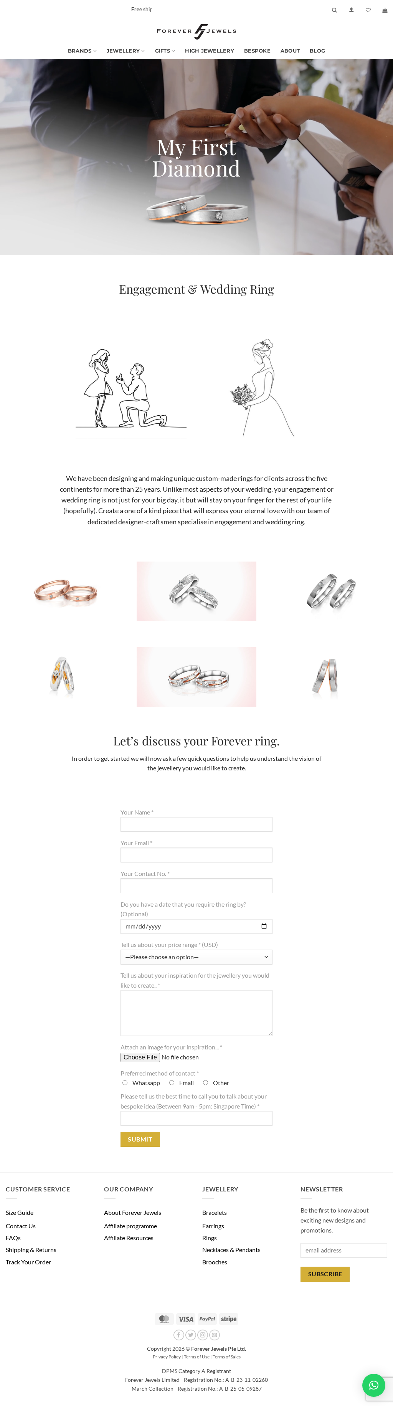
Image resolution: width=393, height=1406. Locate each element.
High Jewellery (209, 51)
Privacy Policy (167, 1357)
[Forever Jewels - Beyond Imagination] (196, 32)
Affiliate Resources (129, 1237)
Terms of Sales (227, 1357)
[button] (351, 10)
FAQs (13, 1237)
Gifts (162, 51)
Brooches (214, 1262)
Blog (317, 51)
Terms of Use (197, 1357)
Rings (209, 1237)
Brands (80, 51)
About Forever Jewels (132, 1212)
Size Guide (19, 1212)
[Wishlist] (368, 10)
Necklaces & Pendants (231, 1249)
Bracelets (214, 1212)
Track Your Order (28, 1262)
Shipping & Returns (31, 1249)
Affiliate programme (130, 1225)
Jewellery (123, 51)
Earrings (213, 1225)
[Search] (334, 10)
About (290, 51)
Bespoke (257, 51)
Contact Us (21, 1225)
